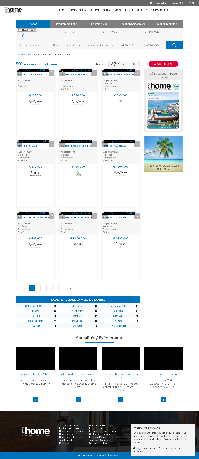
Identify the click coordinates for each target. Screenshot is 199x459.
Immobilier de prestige (111, 10)
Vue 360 (134, 10)
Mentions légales (97, 437)
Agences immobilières (156, 10)
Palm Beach (77, 306)
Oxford (118, 321)
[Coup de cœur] (151, 3)
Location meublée (166, 24)
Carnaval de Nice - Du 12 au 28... (163, 374)
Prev (19, 73)
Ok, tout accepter (145, 448)
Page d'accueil (23, 54)
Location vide (99, 24)
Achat (33, 24)
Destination (65, 443)
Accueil (64, 10)
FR (190, 3)
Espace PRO (177, 3)
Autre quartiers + (119, 325)
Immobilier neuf (82, 10)
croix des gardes (36, 321)
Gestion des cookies (99, 434)
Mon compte (96, 428)
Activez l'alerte (101, 454)
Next (51, 73)
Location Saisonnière (133, 24)
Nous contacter (97, 425)
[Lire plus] (33, 70)
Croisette (118, 311)
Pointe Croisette (118, 306)
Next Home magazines (71, 431)
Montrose (77, 321)
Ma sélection (161, 3)
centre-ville (77, 316)
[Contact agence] (52, 68)
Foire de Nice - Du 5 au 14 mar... (78, 374)
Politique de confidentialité (103, 431)
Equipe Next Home (69, 428)
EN (193, 3)
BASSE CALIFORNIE (35, 306)
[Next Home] (13, 9)
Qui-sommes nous (68, 425)
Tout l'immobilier (67, 440)
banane (35, 311)
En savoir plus (168, 448)
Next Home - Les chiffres (72, 437)
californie (35, 316)
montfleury (77, 311)
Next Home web (67, 434)
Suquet (36, 325)
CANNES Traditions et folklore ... (35, 374)
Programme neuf (66, 24)
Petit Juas (118, 316)
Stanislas (77, 325)
